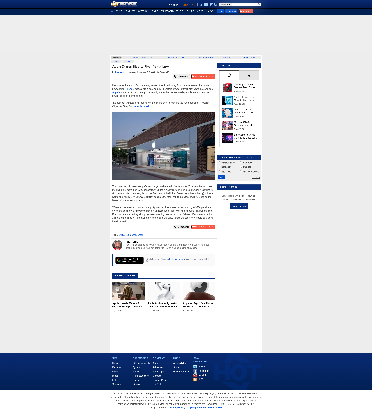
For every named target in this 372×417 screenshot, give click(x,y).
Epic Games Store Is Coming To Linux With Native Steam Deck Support (245, 136)
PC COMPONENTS (125, 11)
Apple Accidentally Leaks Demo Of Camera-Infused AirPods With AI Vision (162, 305)
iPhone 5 (129, 89)
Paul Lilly (131, 241)
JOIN (178, 5)
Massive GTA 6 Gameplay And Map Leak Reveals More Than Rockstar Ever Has (244, 124)
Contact (157, 376)
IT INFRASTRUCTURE (172, 11)
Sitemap (116, 384)
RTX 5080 (247, 162)
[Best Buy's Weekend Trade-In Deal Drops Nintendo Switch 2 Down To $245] (227, 87)
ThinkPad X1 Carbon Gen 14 (142, 57)
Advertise (158, 367)
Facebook (204, 371)
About (156, 363)
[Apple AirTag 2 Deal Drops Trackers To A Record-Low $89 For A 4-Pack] (199, 291)
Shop (220, 11)
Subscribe (231, 11)
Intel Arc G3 (227, 57)
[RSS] (215, 5)
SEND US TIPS (189, 5)
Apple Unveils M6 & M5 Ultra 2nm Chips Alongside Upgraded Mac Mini (127, 305)
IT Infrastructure (141, 376)
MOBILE (154, 11)
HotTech (157, 384)
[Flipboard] (211, 5)
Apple (122, 235)
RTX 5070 (226, 171)
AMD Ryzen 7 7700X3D (176, 57)
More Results (256, 178)
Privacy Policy (160, 380)
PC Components (141, 363)
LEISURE (190, 11)
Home (115, 363)
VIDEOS (200, 11)
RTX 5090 (226, 167)
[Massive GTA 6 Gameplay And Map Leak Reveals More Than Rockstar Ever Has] (227, 125)
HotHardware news (177, 259)
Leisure (136, 380)
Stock (140, 235)
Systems (137, 367)
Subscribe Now (239, 206)
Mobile (136, 371)
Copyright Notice (196, 407)
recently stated (141, 106)
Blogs (115, 376)
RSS (201, 379)
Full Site (116, 380)
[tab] (229, 75)
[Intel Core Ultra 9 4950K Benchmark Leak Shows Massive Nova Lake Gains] (227, 113)
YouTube (203, 375)
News (128, 61)
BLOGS (210, 11)
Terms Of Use (215, 407)
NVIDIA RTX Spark (248, 57)
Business (131, 235)
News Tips (158, 371)
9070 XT (246, 167)
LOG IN (171, 5)
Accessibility (179, 363)
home (116, 61)
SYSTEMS (142, 11)
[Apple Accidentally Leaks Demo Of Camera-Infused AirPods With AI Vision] (164, 291)
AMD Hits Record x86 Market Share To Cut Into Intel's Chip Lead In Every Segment (245, 99)
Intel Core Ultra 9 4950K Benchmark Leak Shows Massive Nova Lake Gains (245, 111)
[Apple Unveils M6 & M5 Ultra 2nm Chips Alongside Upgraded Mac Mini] (128, 291)
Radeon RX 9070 (250, 171)
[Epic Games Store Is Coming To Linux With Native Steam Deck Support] (227, 138)
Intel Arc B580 (228, 162)
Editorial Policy (181, 371)
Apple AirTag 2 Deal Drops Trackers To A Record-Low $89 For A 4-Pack (198, 305)
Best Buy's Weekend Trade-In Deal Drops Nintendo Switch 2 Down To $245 (244, 86)
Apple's (116, 92)
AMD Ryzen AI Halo (206, 57)
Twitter (202, 366)
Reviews (116, 367)
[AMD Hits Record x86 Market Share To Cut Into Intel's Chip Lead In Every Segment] (227, 100)
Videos (136, 384)
